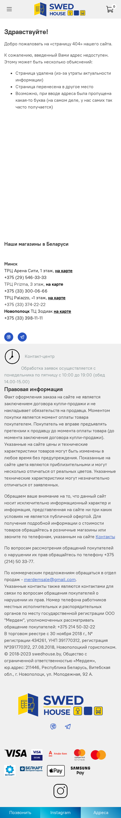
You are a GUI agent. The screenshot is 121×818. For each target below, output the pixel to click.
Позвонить (20, 812)
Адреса (100, 812)
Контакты (105, 536)
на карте (64, 270)
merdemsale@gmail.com (50, 579)
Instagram (60, 812)
